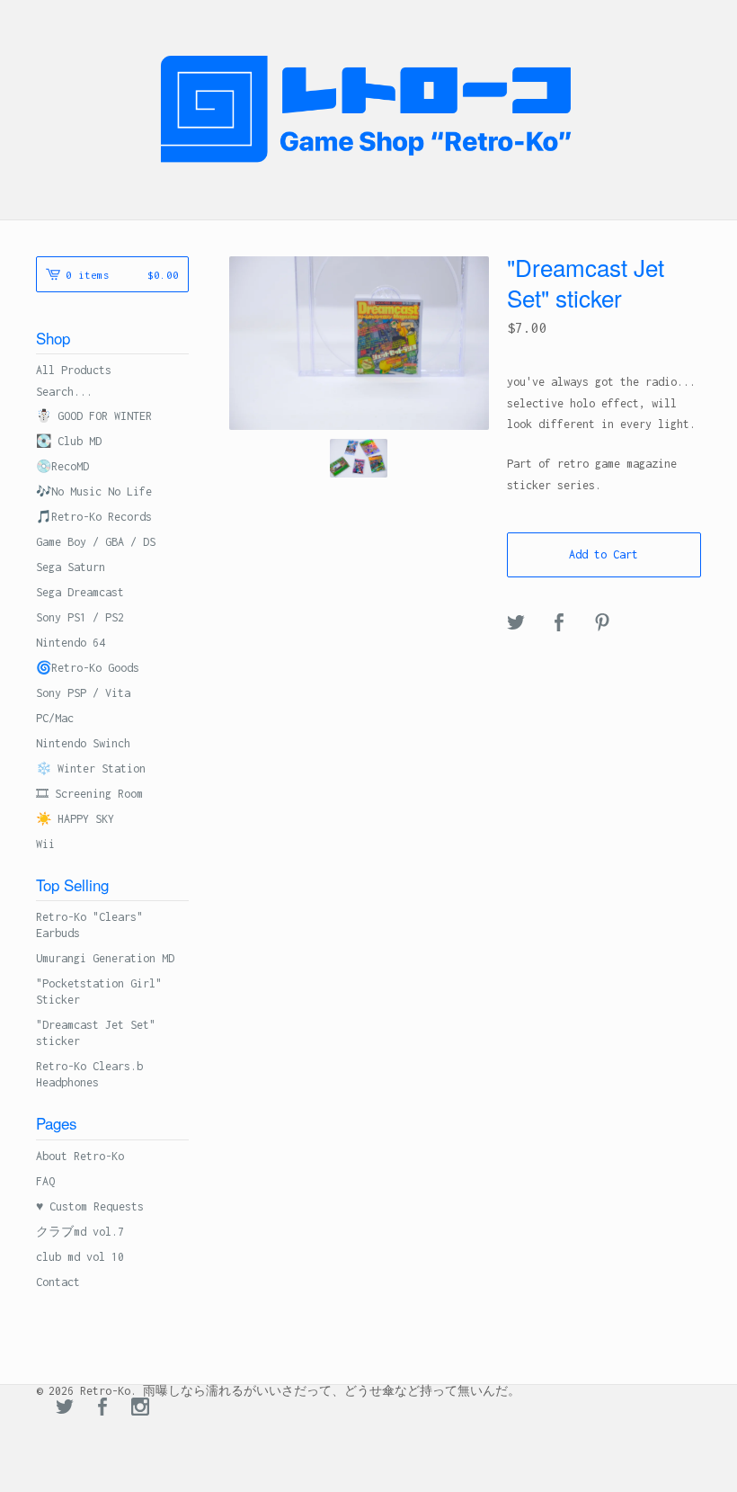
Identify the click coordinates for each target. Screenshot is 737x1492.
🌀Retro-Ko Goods (87, 668)
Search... (64, 392)
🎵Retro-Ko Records (94, 516)
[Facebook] (102, 1408)
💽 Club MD (69, 441)
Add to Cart (603, 554)
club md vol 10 (80, 1257)
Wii (45, 844)
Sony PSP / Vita (83, 693)
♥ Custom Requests (90, 1206)
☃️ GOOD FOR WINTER (94, 416)
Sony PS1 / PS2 (80, 617)
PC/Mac (55, 718)
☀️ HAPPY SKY (75, 819)
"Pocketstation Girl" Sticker (99, 991)
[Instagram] (140, 1408)
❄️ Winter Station (91, 768)
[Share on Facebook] (559, 623)
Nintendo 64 (70, 642)
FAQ (45, 1181)
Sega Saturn (70, 567)
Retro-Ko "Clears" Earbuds (89, 925)
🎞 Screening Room (89, 793)
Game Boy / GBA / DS (95, 542)
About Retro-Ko (80, 1156)
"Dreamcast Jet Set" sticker (95, 1033)
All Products (73, 370)
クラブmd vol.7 (80, 1231)
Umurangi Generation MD (105, 958)
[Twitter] (65, 1408)
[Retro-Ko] (368, 109)
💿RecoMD (62, 466)
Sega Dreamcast (80, 592)
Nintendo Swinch (83, 743)
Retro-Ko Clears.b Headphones (89, 1074)
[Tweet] (516, 623)
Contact (58, 1282)
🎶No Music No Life (94, 491)
